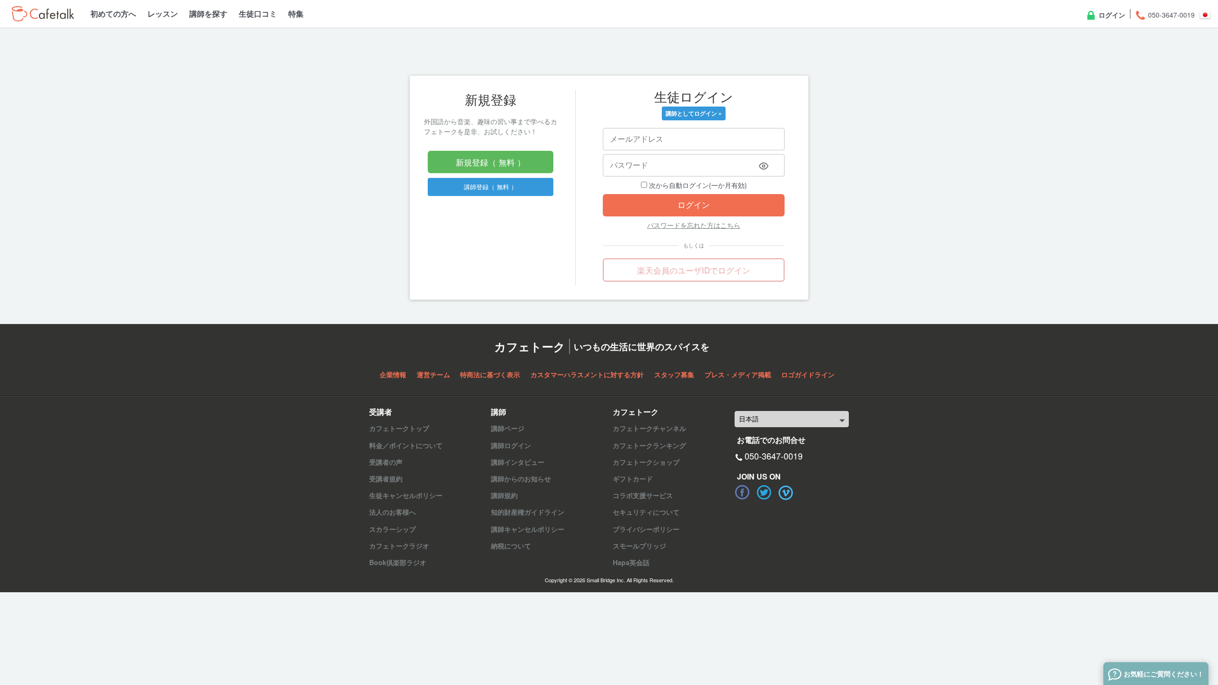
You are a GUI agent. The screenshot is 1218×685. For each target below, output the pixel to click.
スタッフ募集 (674, 374)
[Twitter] (764, 492)
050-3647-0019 (1170, 15)
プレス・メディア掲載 (738, 374)
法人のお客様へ (392, 512)
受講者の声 (386, 462)
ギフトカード (633, 478)
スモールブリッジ (639, 545)
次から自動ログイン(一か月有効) (697, 185)
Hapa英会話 (631, 562)
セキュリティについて (646, 512)
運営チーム (433, 374)
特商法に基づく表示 (490, 374)
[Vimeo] (786, 492)
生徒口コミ (258, 13)
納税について (511, 545)
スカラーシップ (392, 529)
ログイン (1111, 15)
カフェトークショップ (646, 462)
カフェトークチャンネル (649, 428)
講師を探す (208, 13)
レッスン (162, 13)
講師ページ (507, 428)
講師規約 (504, 495)
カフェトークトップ (399, 428)
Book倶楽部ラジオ (397, 562)
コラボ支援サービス (643, 495)
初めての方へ (113, 13)
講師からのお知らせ (521, 478)
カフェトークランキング (649, 445)
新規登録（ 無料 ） (490, 162)
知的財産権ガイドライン (527, 512)
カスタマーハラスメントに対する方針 (587, 374)
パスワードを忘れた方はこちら (693, 225)
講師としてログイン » (694, 113)
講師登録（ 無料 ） (490, 186)
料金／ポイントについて (405, 445)
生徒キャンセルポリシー (405, 495)
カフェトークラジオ (399, 545)
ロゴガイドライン (808, 374)
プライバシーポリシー (646, 529)
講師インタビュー (517, 462)
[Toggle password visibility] (763, 166)
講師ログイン (511, 445)
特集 (296, 13)
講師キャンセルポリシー (527, 529)
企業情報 (393, 374)
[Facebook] (742, 492)
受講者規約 (386, 478)
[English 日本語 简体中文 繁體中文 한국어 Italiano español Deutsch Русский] (792, 419)
